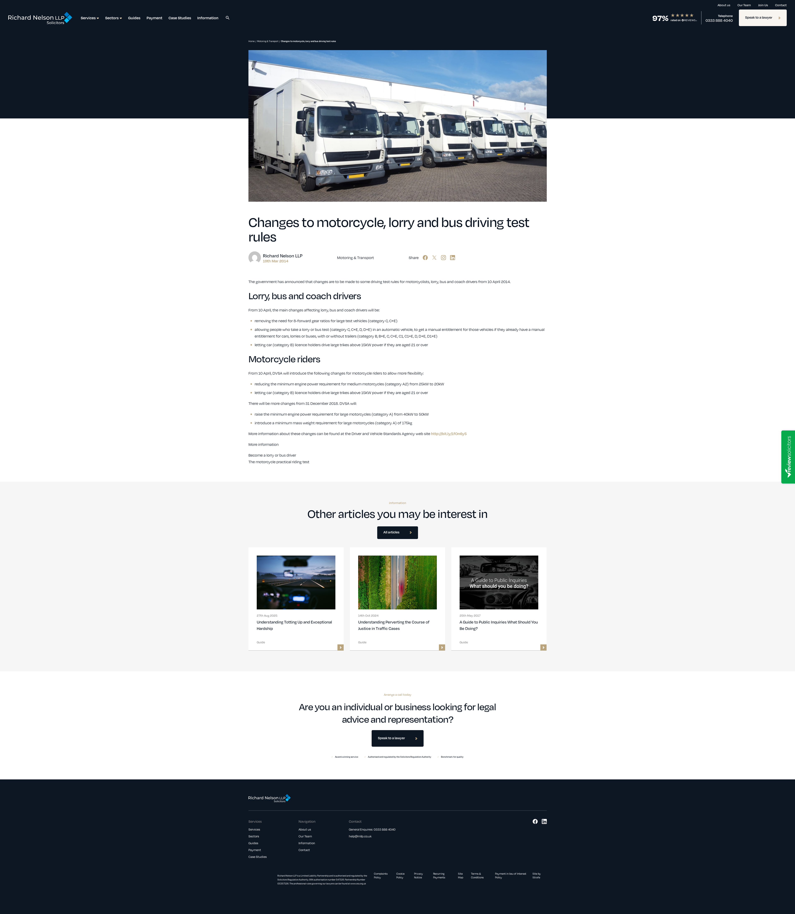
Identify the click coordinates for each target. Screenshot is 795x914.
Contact (781, 5)
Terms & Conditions (477, 875)
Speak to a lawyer (758, 17)
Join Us (763, 5)
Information (207, 17)
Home (251, 41)
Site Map (460, 875)
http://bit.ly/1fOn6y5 (449, 433)
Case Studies (180, 17)
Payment (154, 17)
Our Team (744, 5)
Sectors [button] (112, 17)
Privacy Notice (418, 875)
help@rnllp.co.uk (360, 836)
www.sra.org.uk (358, 883)
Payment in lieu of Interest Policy (510, 875)
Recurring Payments (439, 875)
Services (254, 829)
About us (724, 5)
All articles (391, 532)
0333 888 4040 (719, 20)
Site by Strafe (536, 875)
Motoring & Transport (267, 41)
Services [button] (88, 17)
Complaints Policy (381, 875)
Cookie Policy (400, 875)
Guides (134, 17)
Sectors (253, 836)
